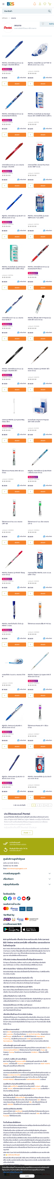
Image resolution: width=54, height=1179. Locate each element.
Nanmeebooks (8, 1041)
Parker (43, 1050)
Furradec (6, 1116)
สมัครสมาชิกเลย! (14, 1155)
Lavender (10, 1034)
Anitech (37, 1086)
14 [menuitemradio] (46, 805)
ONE (37, 1113)
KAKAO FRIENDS (8, 1079)
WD (30, 1102)
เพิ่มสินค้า (17, 84)
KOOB (29, 1039)
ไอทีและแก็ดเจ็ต (20, 1097)
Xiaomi (10, 1088)
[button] (27, 873)
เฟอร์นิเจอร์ (18, 1111)
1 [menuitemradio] (33, 805)
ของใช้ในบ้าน (14, 1086)
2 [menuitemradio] (37, 805)
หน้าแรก (5, 18)
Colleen (5, 1063)
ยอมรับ (27, 1176)
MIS (22, 1036)
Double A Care (35, 1088)
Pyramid (20, 1063)
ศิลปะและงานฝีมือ (20, 1061)
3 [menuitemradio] (41, 805)
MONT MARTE (45, 1063)
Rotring (11, 1052)
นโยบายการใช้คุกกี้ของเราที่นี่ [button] (12, 1172)
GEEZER (10, 1104)
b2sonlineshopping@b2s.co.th (17, 868)
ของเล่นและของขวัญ (14, 1075)
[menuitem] (50, 805)
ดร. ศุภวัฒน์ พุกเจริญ (33, 1034)
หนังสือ (9, 1032)
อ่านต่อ (26, 832)
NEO (38, 1100)
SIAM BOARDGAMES (33, 1079)
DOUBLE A (34, 1052)
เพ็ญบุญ (8, 1036)
